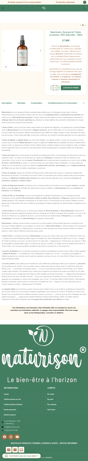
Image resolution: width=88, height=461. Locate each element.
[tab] (7, 104)
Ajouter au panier (71, 88)
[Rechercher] (84, 2)
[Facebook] (4, 437)
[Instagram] (11, 437)
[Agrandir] (6, 67)
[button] (21, 456)
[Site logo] (44, 8)
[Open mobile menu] (3, 8)
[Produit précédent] (80, 25)
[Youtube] (17, 437)
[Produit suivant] (85, 25)
